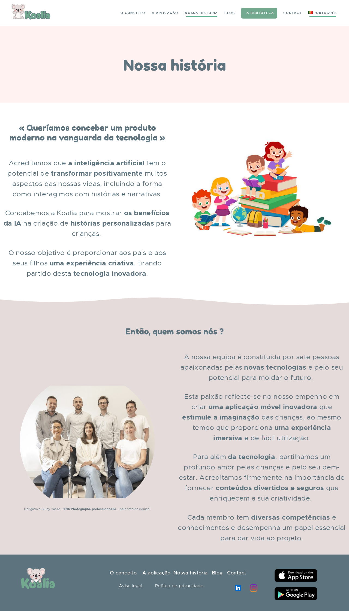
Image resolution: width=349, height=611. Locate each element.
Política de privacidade (179, 586)
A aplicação (156, 573)
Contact (236, 573)
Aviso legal (130, 586)
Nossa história (190, 573)
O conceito (123, 573)
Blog (217, 573)
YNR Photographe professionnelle (89, 509)
